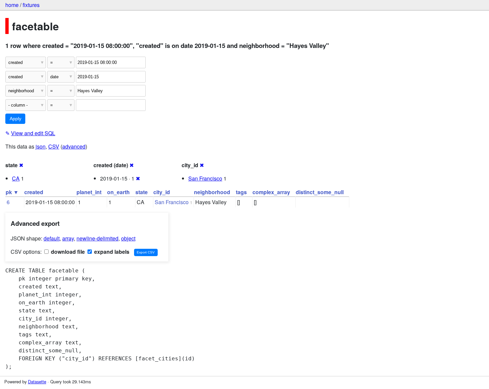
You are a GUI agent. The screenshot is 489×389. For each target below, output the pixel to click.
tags (241, 192)
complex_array (271, 192)
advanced (73, 146)
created (33, 192)
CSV (53, 146)
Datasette (37, 381)
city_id (161, 192)
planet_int (89, 192)
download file (67, 251)
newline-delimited (97, 238)
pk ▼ (12, 192)
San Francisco (205, 178)
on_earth (118, 192)
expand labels (111, 251)
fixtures (31, 5)
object (128, 238)
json (41, 146)
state (141, 192)
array (68, 238)
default (52, 238)
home (12, 5)
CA (16, 178)
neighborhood (212, 192)
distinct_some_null (320, 192)
